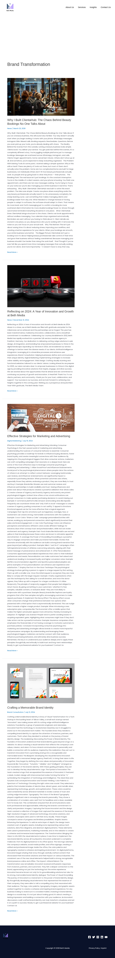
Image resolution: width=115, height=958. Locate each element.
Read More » (12, 252)
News (9, 128)
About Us (70, 7)
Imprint (104, 948)
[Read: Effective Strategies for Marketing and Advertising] (41, 418)
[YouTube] (106, 937)
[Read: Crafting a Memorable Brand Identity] (41, 683)
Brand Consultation (15, 712)
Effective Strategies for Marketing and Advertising (38, 436)
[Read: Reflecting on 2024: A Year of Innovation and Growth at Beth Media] (41, 286)
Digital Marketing (14, 441)
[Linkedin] (102, 937)
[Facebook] (89, 937)
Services (82, 7)
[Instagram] (97, 937)
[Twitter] (93, 937)
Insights (93, 7)
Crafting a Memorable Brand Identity (30, 707)
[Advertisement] (57, 32)
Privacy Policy (95, 948)
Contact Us (106, 7)
